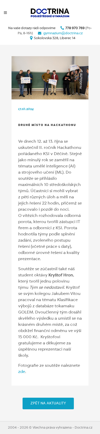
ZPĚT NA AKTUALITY (48, 403)
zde (21, 372)
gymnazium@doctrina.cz (63, 33)
